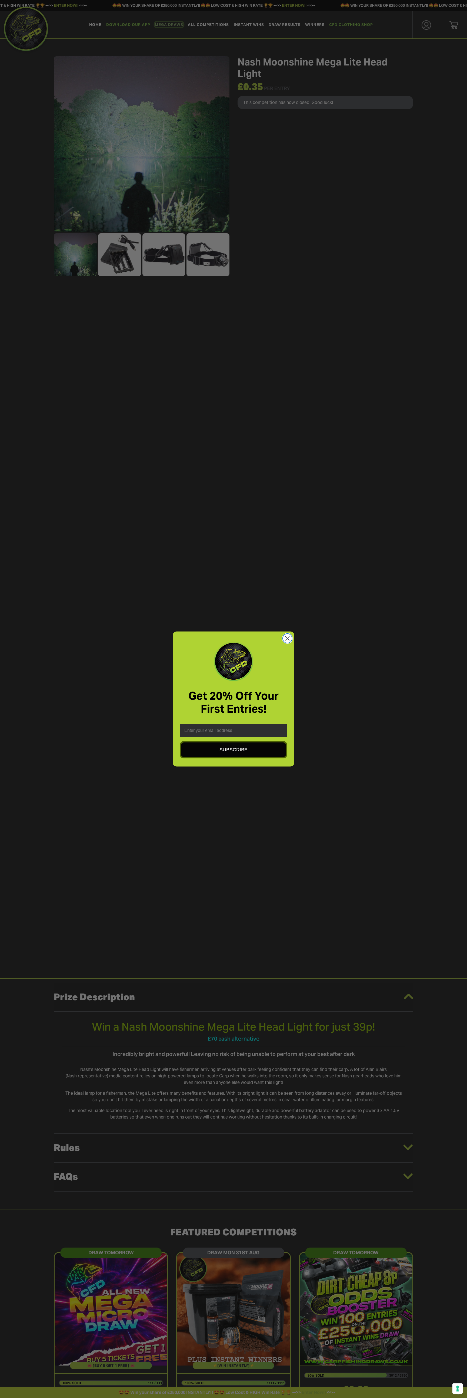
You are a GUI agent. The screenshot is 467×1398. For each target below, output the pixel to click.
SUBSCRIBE (233, 749)
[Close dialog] (287, 638)
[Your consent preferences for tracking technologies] (457, 1388)
